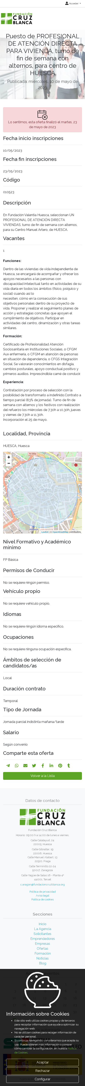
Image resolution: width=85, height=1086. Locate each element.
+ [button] (8, 457)
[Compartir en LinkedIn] (51, 765)
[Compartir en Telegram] (8, 765)
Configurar (42, 1079)
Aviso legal (42, 895)
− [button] (8, 463)
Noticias (42, 958)
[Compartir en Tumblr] (68, 765)
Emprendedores (42, 939)
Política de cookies (42, 899)
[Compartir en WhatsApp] (17, 765)
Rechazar (42, 1071)
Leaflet (44, 531)
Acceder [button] (73, 3)
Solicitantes (42, 934)
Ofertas (42, 949)
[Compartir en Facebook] (42, 765)
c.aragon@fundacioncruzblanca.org (42, 884)
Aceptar (43, 1062)
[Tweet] (34, 765)
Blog (42, 963)
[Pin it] (60, 765)
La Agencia (42, 929)
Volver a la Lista (43, 776)
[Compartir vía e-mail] (25, 765)
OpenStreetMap (60, 531)
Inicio (42, 924)
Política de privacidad (43, 891)
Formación (42, 953)
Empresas (42, 944)
